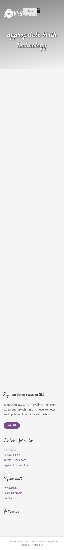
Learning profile (13, 493)
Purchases (9, 498)
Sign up (11, 425)
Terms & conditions (15, 460)
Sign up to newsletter (16, 465)
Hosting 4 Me (37, 545)
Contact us (10, 449)
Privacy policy (12, 455)
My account (10, 488)
